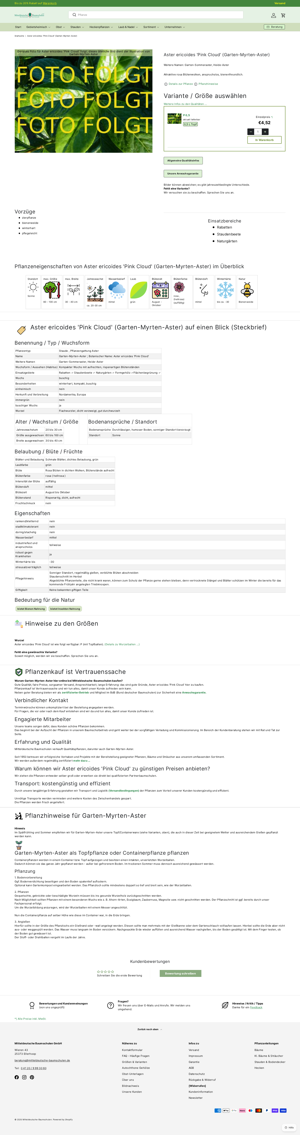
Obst (59, 27)
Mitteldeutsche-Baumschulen (37, 1119)
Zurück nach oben (148, 1029)
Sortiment (149, 27)
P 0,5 (186, 115)
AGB (191, 1067)
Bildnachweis (130, 1085)
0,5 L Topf (190, 124)
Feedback (256, 1007)
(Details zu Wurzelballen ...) (122, 644)
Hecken (259, 1067)
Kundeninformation (201, 1091)
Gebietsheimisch (36, 27)
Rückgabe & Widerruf (202, 1079)
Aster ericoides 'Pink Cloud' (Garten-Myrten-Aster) (52, 36)
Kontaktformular (132, 1050)
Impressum (196, 1056)
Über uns (128, 1079)
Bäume (259, 1050)
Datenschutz (197, 1074)
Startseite (19, 36)
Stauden (75, 27)
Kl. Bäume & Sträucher (269, 1056)
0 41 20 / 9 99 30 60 (33, 1068)
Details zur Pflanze (181, 83)
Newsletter (196, 1097)
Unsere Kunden (132, 1091)
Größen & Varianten (134, 1062)
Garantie (194, 1062)
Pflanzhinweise (208, 83)
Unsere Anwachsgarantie (183, 173)
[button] (283, 15)
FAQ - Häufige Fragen (135, 1056)
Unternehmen (173, 27)
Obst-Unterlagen (133, 1074)
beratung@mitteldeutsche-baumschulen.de (42, 1060)
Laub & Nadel (126, 27)
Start (18, 27)
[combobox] (156, 15)
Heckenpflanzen (100, 27)
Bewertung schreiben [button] (180, 973)
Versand (279, 3)
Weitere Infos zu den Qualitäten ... (185, 104)
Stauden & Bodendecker (270, 1062)
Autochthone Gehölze (136, 1067)
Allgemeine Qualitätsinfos (183, 160)
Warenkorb (50, 3)
